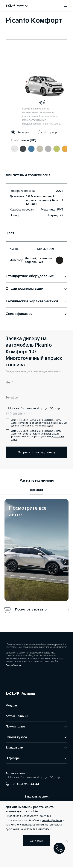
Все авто (36, 490)
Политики (42, 829)
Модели (11, 705)
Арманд (22, 5)
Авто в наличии (17, 716)
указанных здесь (44, 425)
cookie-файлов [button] (52, 820)
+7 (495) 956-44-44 (19, 414)
